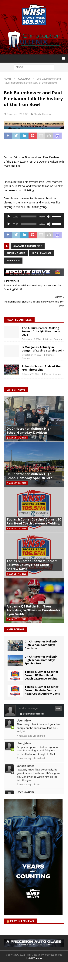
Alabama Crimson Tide (27, 246)
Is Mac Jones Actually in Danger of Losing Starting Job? (43, 348)
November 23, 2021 (18, 114)
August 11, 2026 (17, 619)
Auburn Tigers (16, 253)
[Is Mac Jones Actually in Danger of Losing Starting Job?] (11, 351)
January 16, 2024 (32, 339)
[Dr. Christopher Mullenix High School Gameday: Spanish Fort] (15, 660)
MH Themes (35, 958)
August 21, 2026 (17, 437)
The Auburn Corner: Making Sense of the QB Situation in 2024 (41, 331)
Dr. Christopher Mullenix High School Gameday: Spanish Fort (29, 476)
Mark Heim (13, 260)
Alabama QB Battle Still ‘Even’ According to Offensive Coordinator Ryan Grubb (33, 610)
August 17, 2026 (17, 574)
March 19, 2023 (31, 373)
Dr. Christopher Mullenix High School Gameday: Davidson (29, 431)
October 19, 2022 (32, 354)
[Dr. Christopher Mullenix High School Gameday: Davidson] (15, 645)
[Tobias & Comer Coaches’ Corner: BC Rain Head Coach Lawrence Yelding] (15, 675)
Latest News (16, 389)
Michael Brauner (53, 339)
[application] (34, 216)
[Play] (9, 216)
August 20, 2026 (17, 483)
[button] (63, 58)
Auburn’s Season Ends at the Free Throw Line (41, 367)
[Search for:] (34, 67)
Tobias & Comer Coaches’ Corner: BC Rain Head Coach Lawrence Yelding (34, 521)
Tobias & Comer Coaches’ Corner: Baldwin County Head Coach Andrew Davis (32, 565)
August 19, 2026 (17, 528)
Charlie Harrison (43, 114)
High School (16, 629)
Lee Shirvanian (41, 253)
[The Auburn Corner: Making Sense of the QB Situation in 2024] (11, 332)
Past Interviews (22, 921)
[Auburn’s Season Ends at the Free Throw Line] (11, 370)
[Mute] (49, 216)
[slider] (57, 216)
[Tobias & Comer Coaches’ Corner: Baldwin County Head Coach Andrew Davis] (15, 691)
